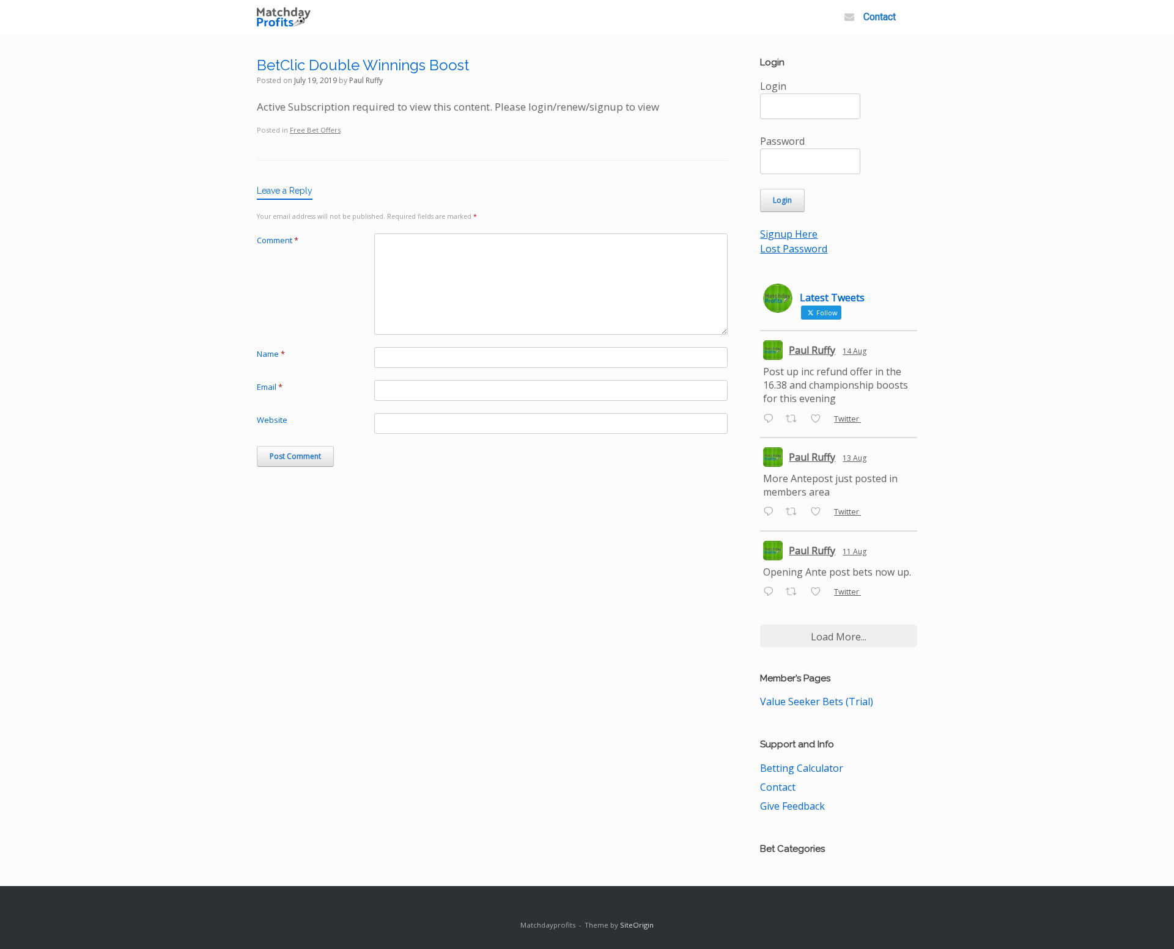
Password (782, 141)
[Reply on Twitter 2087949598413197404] (771, 512)
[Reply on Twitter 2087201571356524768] (771, 592)
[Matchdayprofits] (284, 17)
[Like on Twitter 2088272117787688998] (819, 419)
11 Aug (854, 551)
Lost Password (793, 248)
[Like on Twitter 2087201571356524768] (819, 592)
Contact (879, 17)
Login (773, 86)
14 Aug (854, 351)
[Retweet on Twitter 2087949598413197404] (795, 512)
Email (269, 386)
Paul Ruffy (366, 80)
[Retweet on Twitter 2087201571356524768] (795, 592)
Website (272, 419)
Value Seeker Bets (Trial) (816, 701)
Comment (277, 240)
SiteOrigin (637, 924)
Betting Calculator (801, 768)
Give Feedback (792, 806)
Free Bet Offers (315, 129)
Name (271, 353)
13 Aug (854, 458)
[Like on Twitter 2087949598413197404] (819, 512)
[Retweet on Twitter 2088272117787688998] (795, 419)
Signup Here (789, 234)
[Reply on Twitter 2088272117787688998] (771, 419)
